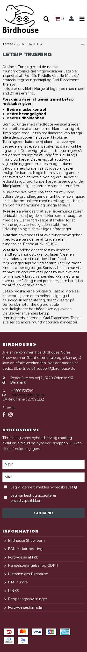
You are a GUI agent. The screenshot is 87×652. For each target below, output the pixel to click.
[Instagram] (10, 415)
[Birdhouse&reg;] (21, 19)
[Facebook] (3, 415)
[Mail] (43, 477)
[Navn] (43, 464)
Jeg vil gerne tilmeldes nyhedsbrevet (42, 487)
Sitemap (9, 408)
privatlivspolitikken (26, 500)
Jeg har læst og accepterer (33, 498)
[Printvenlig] (83, 44)
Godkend (43, 513)
